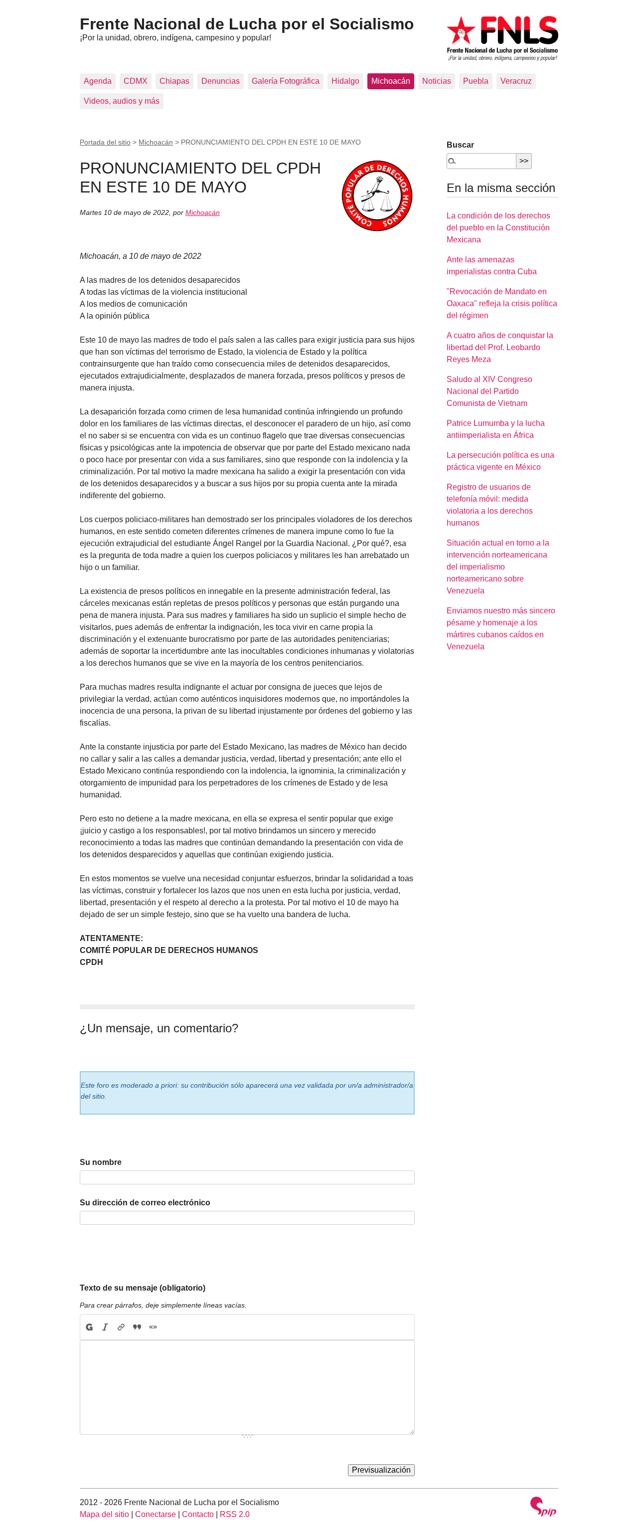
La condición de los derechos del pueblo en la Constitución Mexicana (498, 227)
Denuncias (220, 81)
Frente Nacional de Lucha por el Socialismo (247, 24)
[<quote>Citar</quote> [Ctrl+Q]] (137, 1327)
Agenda (98, 81)
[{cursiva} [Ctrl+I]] (105, 1327)
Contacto (198, 1514)
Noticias (436, 81)
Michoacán (390, 81)
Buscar (460, 145)
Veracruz (516, 81)
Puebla (475, 81)
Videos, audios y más (122, 101)
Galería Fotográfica (285, 81)
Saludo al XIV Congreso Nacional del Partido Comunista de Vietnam (489, 391)
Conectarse (155, 1514)
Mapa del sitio (104, 1514)
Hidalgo (345, 81)
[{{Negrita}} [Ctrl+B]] (88, 1327)
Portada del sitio (105, 142)
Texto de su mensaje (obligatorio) (142, 1288)
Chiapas (174, 81)
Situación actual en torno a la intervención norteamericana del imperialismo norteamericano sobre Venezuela (498, 567)
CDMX (136, 81)
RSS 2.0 (235, 1514)
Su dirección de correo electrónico (145, 1202)
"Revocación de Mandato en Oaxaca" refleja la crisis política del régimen (502, 303)
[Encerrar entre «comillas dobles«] (153, 1327)
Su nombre (101, 1162)
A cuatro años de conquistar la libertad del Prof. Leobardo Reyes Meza (500, 347)
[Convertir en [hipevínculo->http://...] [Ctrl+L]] (121, 1327)
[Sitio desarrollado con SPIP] (543, 1508)
